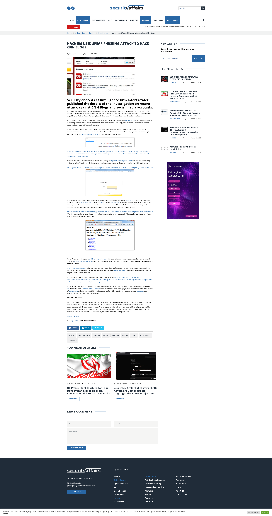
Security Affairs (73, 321)
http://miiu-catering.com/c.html (121, 161)
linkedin (86, 327)
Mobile (148, 494)
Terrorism (180, 480)
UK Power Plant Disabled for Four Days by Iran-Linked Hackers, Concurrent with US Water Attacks (88, 390)
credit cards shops (84, 335)
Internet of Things (153, 483)
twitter (99, 327)
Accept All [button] (265, 512)
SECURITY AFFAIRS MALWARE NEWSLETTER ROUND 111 (157, 27)
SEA (134, 335)
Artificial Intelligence (155, 480)
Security (173, 83)
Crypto (179, 487)
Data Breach (121, 20)
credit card (71, 335)
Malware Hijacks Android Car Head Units (183, 147)
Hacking (145, 20)
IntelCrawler (115, 335)
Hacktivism (158, 20)
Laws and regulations (155, 487)
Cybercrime (96, 335)
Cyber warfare (98, 20)
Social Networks (183, 476)
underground (72, 340)
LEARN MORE (76, 492)
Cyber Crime (82, 20)
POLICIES (180, 491)
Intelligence (173, 20)
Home (71, 20)
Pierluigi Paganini (75, 54)
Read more (73, 399)
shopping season (145, 335)
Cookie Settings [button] (253, 512)
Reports (148, 498)
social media (73, 291)
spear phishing (130, 120)
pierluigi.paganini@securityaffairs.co (81, 485)
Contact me (181, 494)
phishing (125, 335)
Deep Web (134, 20)
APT (110, 20)
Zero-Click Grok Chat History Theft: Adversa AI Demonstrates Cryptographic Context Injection (135, 390)
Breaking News (175, 119)
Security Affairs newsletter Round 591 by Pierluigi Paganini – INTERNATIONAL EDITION (185, 113)
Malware (149, 491)
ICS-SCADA (181, 483)
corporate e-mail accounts (91, 289)
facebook (74, 327)
